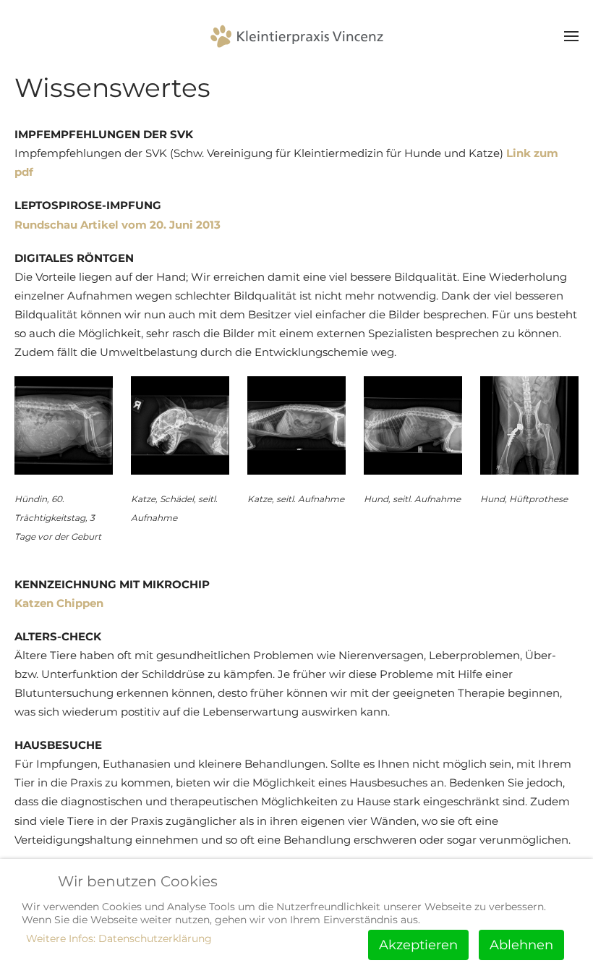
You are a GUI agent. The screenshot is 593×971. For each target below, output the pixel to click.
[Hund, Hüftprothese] (529, 425)
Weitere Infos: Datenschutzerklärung (119, 938)
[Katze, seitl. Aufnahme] (296, 425)
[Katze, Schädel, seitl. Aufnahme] (180, 425)
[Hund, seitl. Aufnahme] (413, 425)
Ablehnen (521, 945)
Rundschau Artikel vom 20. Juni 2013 (117, 225)
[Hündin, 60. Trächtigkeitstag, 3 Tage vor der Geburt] (63, 425)
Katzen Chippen (58, 603)
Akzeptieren (418, 945)
